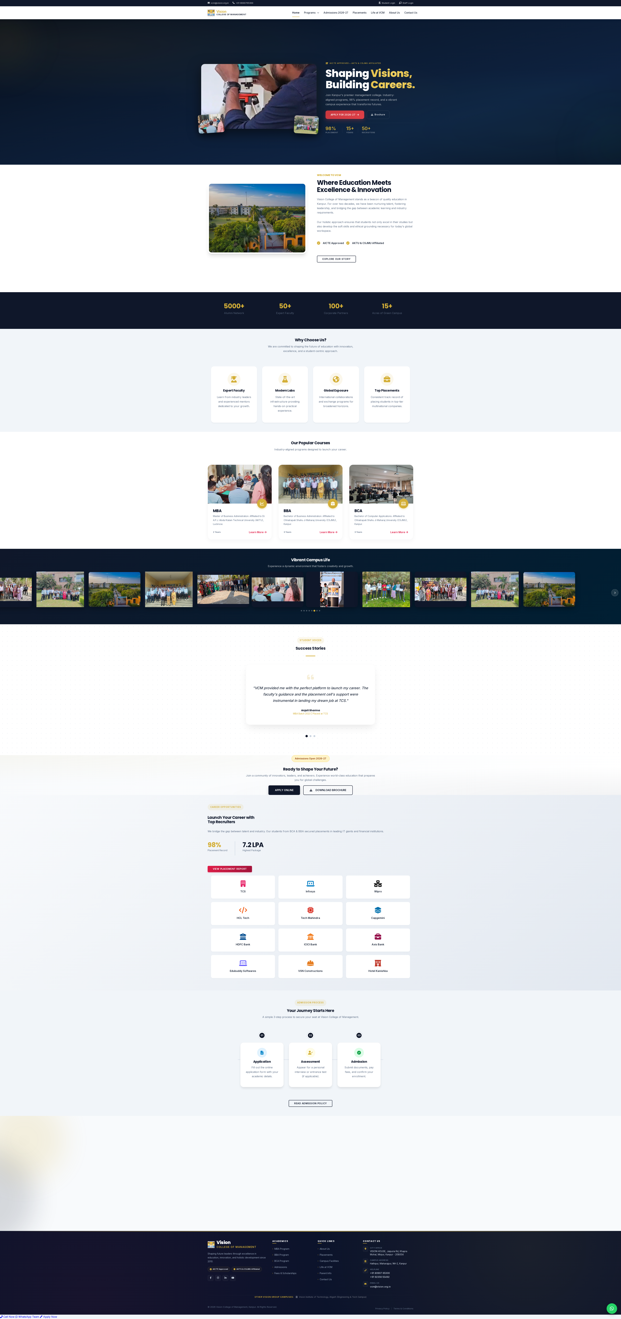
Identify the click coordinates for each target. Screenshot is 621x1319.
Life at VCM (378, 12)
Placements (359, 12)
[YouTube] (233, 1278)
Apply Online (284, 790)
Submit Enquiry (361, 1215)
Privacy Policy (382, 1308)
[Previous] (6, 592)
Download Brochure (330, 790)
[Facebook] (210, 1278)
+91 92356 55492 (380, 1277)
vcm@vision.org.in (220, 3)
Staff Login (408, 3)
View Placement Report (230, 868)
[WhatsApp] (612, 1308)
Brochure (380, 114)
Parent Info (326, 1273)
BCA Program (281, 1261)
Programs (310, 12)
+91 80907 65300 (380, 1273)
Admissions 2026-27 (336, 12)
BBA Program (281, 1254)
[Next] (614, 592)
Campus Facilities (329, 1261)
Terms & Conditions (403, 1308)
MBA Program (281, 1248)
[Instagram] (218, 1278)
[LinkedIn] (225, 1278)
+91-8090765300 (244, 3)
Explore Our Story (336, 259)
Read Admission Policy (310, 1103)
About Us (394, 12)
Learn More (256, 532)
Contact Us (410, 12)
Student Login (388, 3)
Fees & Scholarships (285, 1273)
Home (296, 12)
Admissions (280, 1267)
